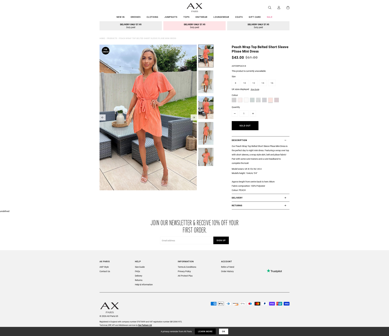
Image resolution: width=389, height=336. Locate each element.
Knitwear (201, 16)
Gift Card (255, 16)
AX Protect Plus (185, 275)
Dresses (136, 16)
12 (253, 82)
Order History (227, 271)
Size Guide (255, 89)
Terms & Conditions (187, 266)
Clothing (152, 16)
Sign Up (221, 240)
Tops (186, 16)
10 (244, 82)
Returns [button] (237, 205)
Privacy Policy (184, 271)
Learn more (205, 331)
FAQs (137, 271)
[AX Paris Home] (194, 7)
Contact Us (105, 271)
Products (112, 38)
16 (272, 82)
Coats (239, 16)
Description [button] (239, 140)
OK (223, 331)
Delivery (138, 275)
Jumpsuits (170, 16)
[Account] (275, 7)
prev (103, 117)
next (194, 117)
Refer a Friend (227, 266)
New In (121, 16)
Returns (138, 280)
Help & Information (144, 284)
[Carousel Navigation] (148, 117)
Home (102, 38)
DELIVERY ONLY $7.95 (130, 26)
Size (234, 76)
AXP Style (104, 266)
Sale (269, 16)
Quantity (236, 107)
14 (263, 82)
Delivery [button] (237, 197)
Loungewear (221, 16)
